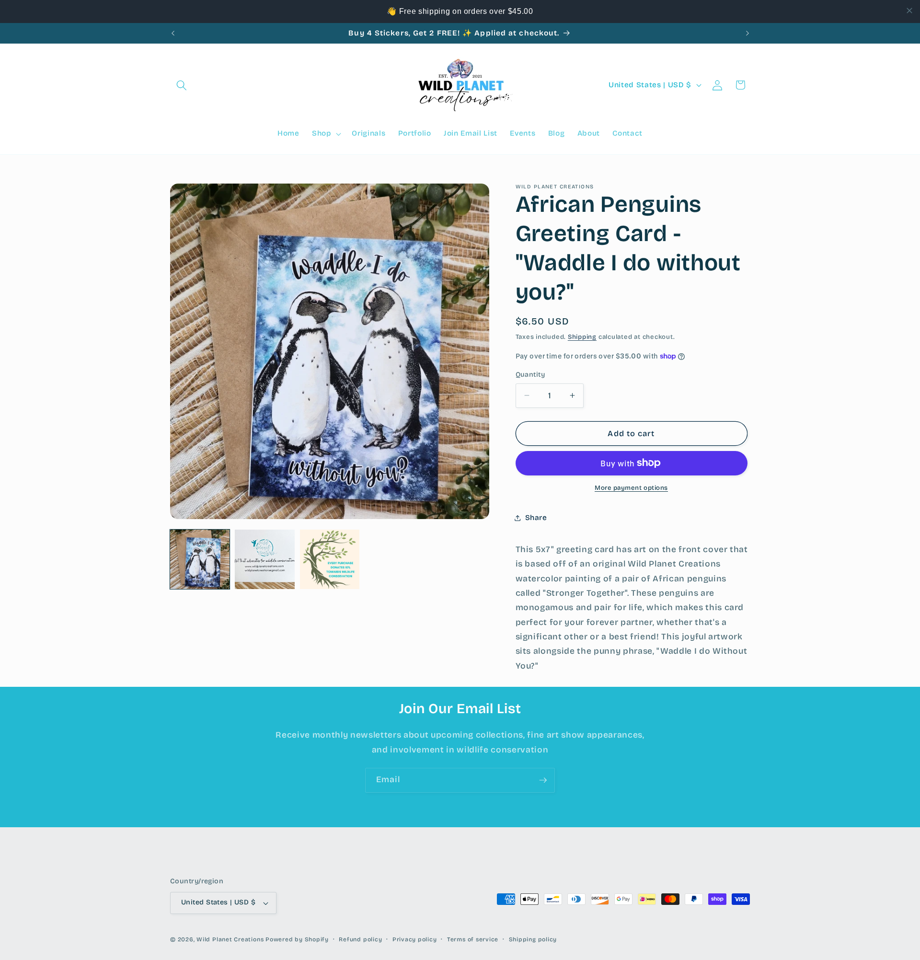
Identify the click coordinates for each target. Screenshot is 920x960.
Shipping (582, 337)
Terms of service (472, 939)
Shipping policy (533, 939)
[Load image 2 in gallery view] (264, 559)
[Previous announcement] (173, 33)
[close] (909, 10)
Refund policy (360, 939)
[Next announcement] (747, 33)
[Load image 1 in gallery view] (200, 559)
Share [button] (536, 517)
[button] (181, 84)
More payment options (631, 488)
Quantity (530, 374)
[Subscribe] (542, 780)
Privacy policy (414, 939)
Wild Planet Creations (230, 939)
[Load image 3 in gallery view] (329, 559)
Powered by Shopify (297, 939)
